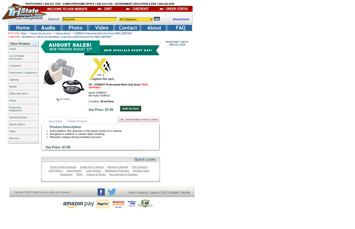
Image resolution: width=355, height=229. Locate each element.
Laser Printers (93, 170)
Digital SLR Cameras (92, 167)
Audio (12, 49)
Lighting (13, 79)
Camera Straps (62, 33)
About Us (155, 192)
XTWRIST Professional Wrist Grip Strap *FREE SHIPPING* (103, 33)
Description (55, 121)
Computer (15, 65)
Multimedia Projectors (117, 170)
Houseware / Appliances (23, 72)
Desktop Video (141, 170)
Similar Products (78, 121)
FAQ (164, 192)
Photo (24, 33)
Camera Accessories (41, 33)
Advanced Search (181, 19)
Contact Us (142, 192)
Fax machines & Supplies (123, 174)
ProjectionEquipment (15, 109)
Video (12, 131)
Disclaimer (174, 192)
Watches (14, 138)
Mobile (13, 86)
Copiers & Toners (96, 174)
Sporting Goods (18, 117)
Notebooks (66, 174)
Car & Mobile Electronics (16, 57)
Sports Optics (17, 124)
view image (64, 99)
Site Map (185, 192)
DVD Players (56, 170)
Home (132, 192)
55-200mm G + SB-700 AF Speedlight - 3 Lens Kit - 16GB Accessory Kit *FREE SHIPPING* (67, 36)
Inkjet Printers (74, 170)
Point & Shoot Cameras (63, 167)
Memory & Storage (117, 167)
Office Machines (18, 93)
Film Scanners (140, 167)
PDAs (79, 174)
